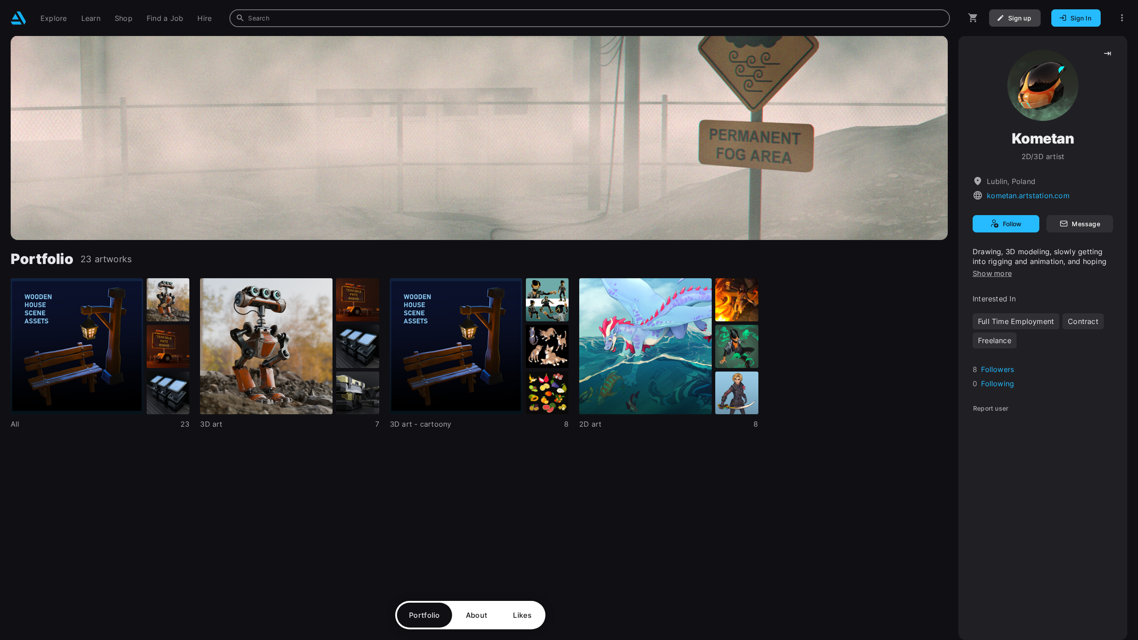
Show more (992, 273)
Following (997, 383)
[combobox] (589, 18)
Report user (990, 408)
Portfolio (424, 615)
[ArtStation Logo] (18, 18)
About (477, 615)
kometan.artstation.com (1028, 195)
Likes (522, 615)
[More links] (1122, 18)
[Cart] (973, 18)
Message (1086, 224)
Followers (997, 369)
